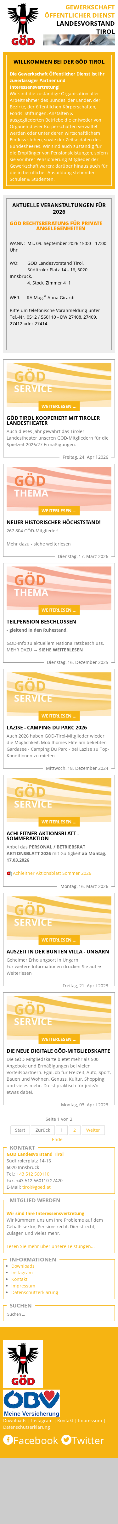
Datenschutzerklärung (34, 1292)
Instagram (22, 1273)
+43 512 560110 (33, 1174)
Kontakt (19, 1279)
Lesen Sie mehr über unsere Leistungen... (51, 1246)
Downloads (23, 1266)
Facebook (35, 1440)
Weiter (93, 1130)
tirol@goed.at (36, 1187)
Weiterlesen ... (59, 406)
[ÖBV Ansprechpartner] (31, 1393)
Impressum (23, 1286)
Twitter (87, 1440)
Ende (57, 1139)
